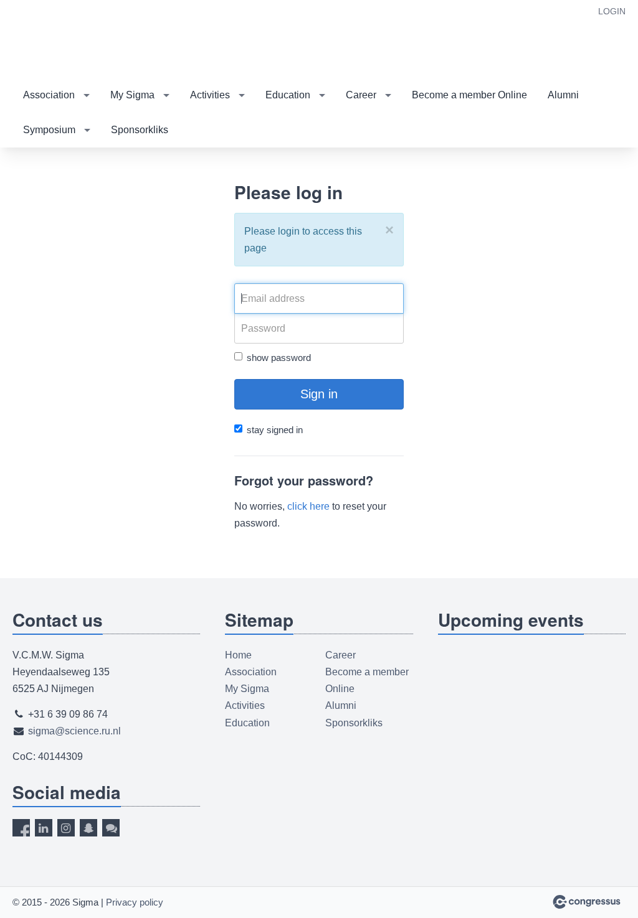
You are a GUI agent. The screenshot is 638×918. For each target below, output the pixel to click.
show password (279, 357)
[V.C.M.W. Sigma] (74, 40)
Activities (210, 95)
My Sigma (132, 95)
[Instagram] (66, 827)
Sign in (319, 394)
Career (361, 95)
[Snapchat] (88, 827)
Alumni (563, 95)
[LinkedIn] (43, 827)
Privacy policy (134, 902)
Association (49, 95)
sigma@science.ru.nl (74, 731)
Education (287, 95)
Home (238, 655)
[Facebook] (21, 827)
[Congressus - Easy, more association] (587, 902)
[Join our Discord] (111, 827)
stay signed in (275, 429)
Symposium (49, 129)
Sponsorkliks (139, 129)
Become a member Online (469, 95)
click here (308, 506)
